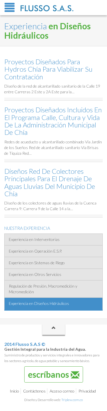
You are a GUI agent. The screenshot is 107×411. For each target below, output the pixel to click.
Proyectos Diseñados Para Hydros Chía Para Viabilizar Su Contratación (48, 69)
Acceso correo (62, 391)
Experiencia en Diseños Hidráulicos (39, 303)
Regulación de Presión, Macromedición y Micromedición (43, 289)
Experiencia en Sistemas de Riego (37, 262)
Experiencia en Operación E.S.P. (35, 251)
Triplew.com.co (72, 400)
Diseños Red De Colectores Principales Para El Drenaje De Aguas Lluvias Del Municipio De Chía (49, 182)
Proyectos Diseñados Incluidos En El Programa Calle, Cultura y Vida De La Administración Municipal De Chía (53, 121)
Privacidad (87, 391)
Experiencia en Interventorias (34, 239)
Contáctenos (34, 391)
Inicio (14, 391)
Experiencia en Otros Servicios (35, 274)
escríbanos (49, 374)
